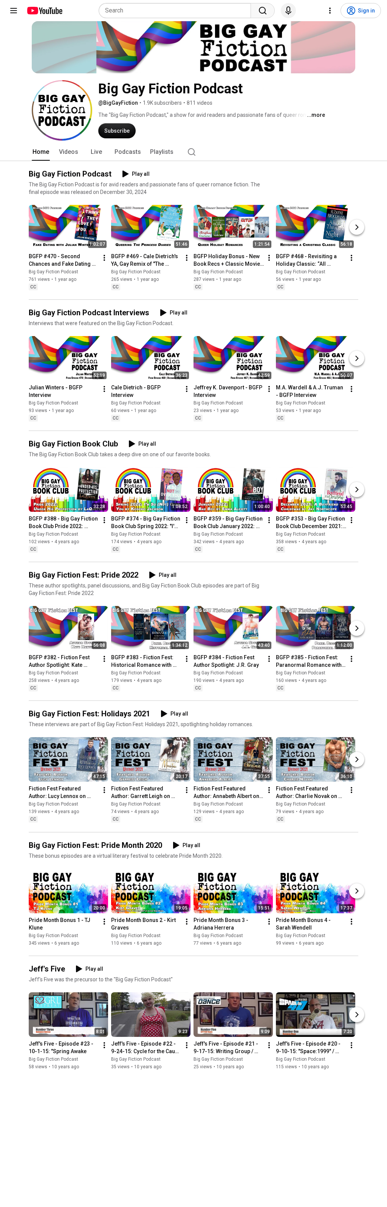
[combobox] (177, 10)
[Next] (356, 227)
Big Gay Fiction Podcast (53, 271)
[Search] (263, 10)
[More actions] (104, 257)
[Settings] (329, 10)
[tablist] (193, 152)
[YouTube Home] (44, 10)
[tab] (41, 152)
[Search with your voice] (288, 10)
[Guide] (13, 10)
